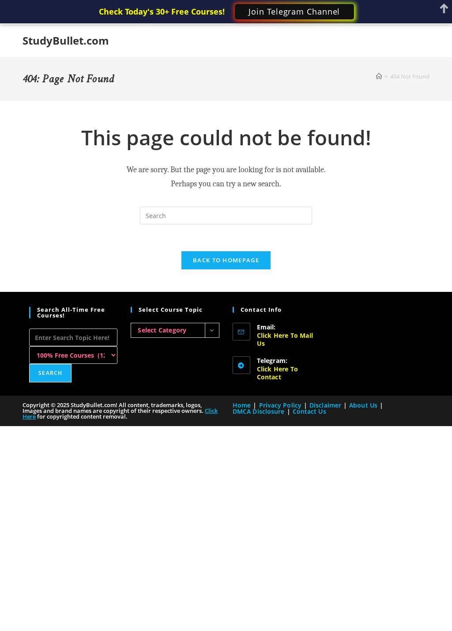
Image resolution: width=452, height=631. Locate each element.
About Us (363, 405)
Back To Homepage (226, 260)
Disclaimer (325, 405)
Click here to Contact (277, 373)
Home (242, 405)
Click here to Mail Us (285, 339)
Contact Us (309, 411)
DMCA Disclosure (259, 411)
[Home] (379, 76)
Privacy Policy (280, 405)
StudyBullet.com (66, 40)
